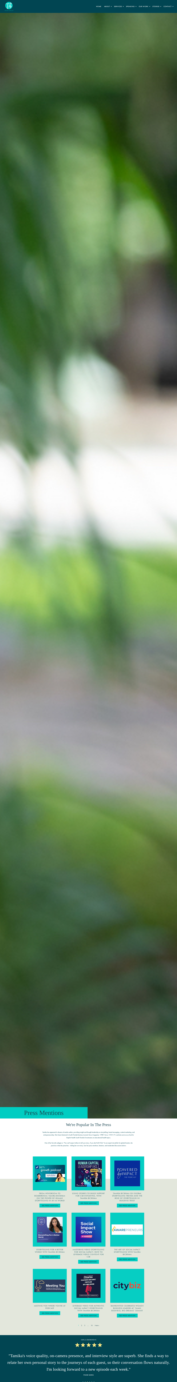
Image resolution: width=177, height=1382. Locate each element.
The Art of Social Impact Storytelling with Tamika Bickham (127, 1252)
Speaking (130, 6)
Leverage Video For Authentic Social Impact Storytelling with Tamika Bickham (88, 1308)
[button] (111, 6)
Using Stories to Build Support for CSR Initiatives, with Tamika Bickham (88, 1195)
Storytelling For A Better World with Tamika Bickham (50, 1250)
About (107, 6)
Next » (97, 1325)
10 (92, 1325)
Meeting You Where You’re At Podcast (50, 1307)
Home (98, 6)
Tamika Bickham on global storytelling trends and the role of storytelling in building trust (127, 1197)
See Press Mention (51, 1205)
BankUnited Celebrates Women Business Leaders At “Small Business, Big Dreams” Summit (127, 1308)
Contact (168, 6)
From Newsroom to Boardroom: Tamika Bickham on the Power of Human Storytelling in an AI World (49, 1197)
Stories (155, 6)
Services (118, 6)
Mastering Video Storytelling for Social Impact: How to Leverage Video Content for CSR (88, 1253)
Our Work (143, 6)
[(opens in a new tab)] (50, 1158)
